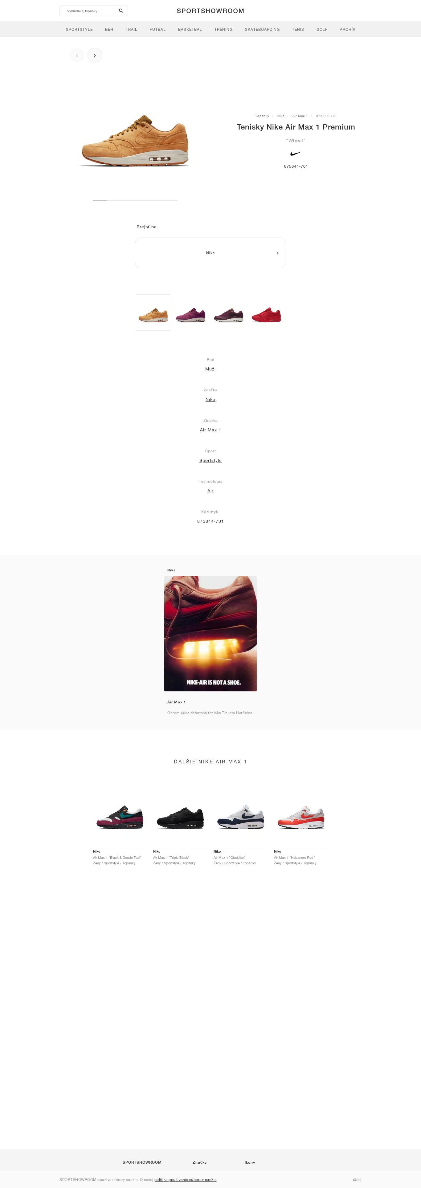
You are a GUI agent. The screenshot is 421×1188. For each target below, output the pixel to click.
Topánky (262, 116)
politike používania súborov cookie (185, 1179)
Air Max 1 (300, 116)
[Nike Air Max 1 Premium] (153, 312)
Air (210, 490)
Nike (280, 116)
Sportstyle (210, 460)
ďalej (357, 1179)
